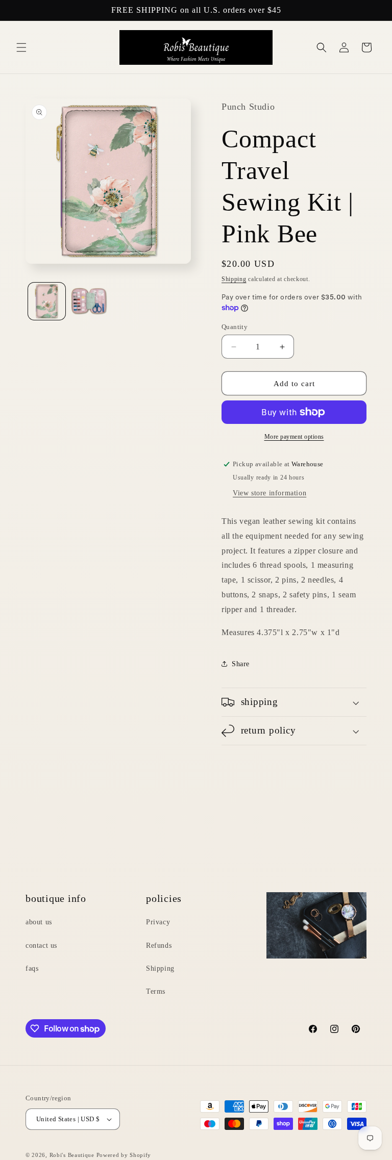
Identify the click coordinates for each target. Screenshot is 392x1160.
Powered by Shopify (124, 1155)
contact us (41, 945)
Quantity (235, 327)
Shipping (234, 279)
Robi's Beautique (72, 1155)
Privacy (158, 922)
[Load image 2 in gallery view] (89, 301)
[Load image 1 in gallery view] (46, 301)
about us (39, 922)
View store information (269, 493)
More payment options (294, 436)
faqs (32, 968)
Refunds (159, 945)
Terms (155, 991)
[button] (21, 47)
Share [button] (241, 664)
